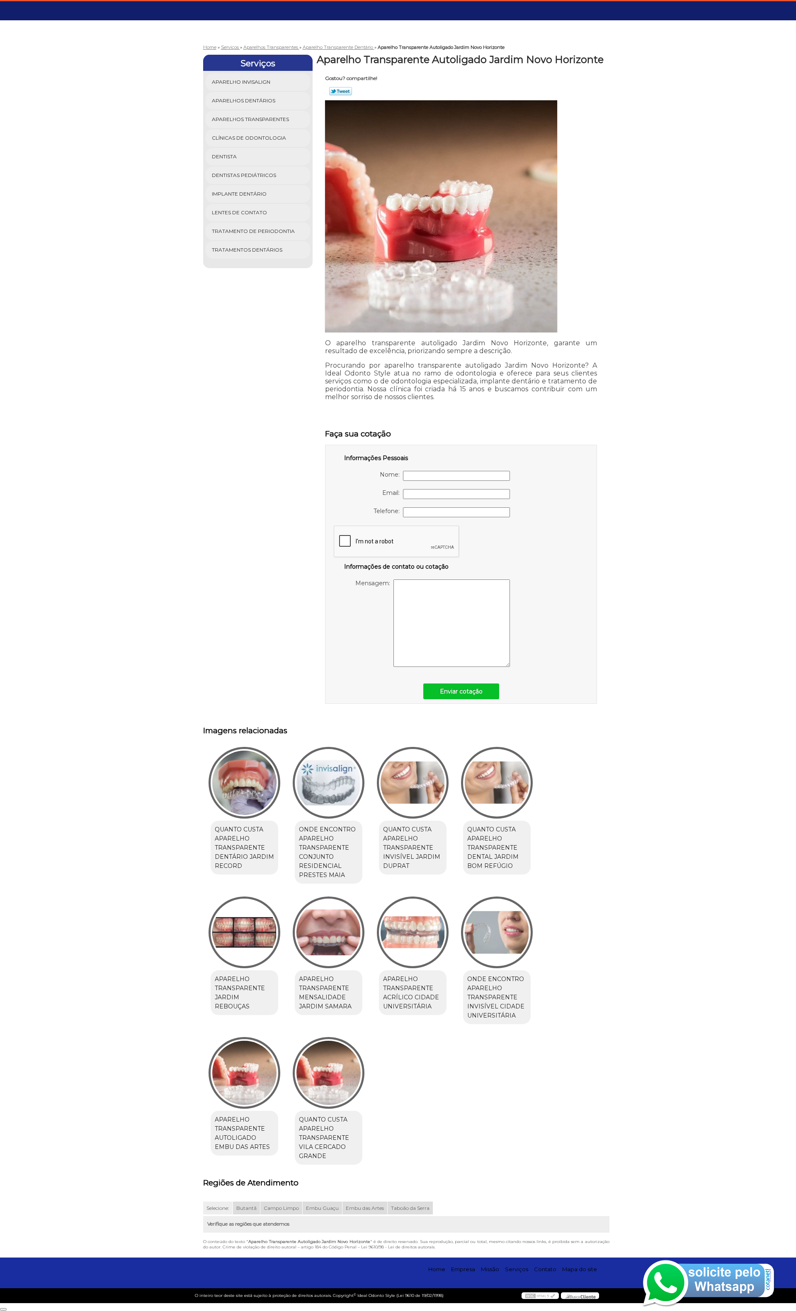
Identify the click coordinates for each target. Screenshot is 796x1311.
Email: (392, 493)
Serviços (257, 63)
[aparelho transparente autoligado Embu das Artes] (244, 1073)
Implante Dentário (239, 194)
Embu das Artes (365, 1208)
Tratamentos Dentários (247, 250)
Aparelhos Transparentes (250, 119)
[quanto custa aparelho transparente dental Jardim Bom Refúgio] (497, 783)
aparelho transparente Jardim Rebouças (240, 992)
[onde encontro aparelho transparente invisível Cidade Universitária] (497, 932)
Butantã (246, 1208)
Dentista (224, 156)
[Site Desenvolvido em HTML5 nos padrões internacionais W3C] (540, 1295)
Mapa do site (579, 1269)
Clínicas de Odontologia (249, 138)
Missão (490, 1269)
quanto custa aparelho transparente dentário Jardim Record (244, 848)
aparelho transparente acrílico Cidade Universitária (411, 992)
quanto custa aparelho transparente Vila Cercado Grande (324, 1138)
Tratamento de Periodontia (253, 231)
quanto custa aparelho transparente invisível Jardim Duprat (411, 848)
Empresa (463, 1269)
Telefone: (388, 511)
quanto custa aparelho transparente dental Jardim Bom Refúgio (493, 848)
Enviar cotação (461, 691)
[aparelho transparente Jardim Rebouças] (244, 932)
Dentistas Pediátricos (244, 175)
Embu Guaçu (322, 1208)
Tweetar (340, 91)
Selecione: (217, 1208)
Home (436, 1269)
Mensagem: (374, 583)
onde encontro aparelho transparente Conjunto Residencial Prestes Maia (327, 852)
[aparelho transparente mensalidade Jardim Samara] (328, 932)
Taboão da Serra (410, 1208)
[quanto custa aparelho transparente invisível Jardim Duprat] (413, 783)
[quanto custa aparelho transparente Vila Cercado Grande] (328, 1073)
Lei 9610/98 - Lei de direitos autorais (397, 1247)
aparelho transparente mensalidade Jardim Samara (325, 992)
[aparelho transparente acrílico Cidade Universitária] (413, 932)
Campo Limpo (281, 1208)
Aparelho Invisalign (241, 82)
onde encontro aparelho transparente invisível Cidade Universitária (495, 997)
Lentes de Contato (239, 212)
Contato (545, 1269)
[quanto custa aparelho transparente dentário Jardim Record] (244, 783)
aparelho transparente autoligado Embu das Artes (242, 1133)
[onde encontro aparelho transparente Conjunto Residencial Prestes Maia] (328, 783)
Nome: (391, 474)
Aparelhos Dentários (243, 100)
